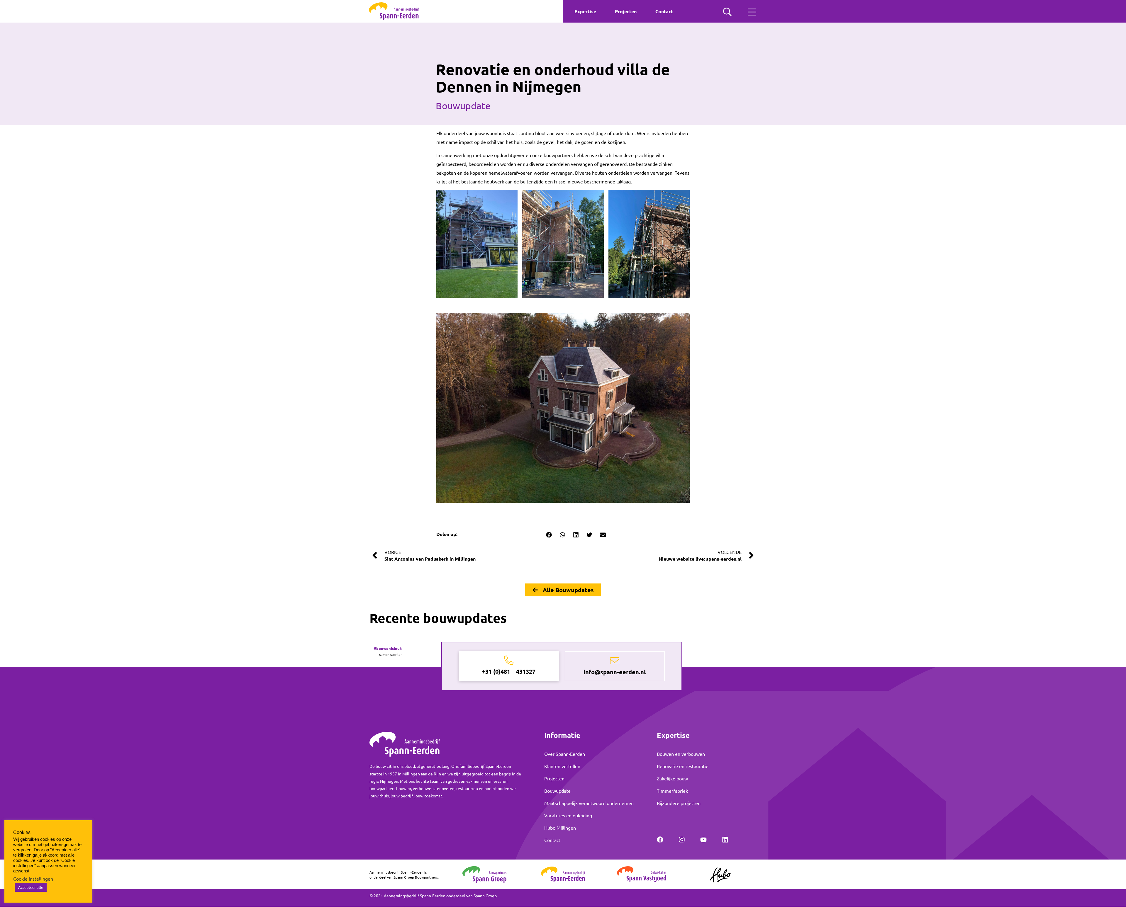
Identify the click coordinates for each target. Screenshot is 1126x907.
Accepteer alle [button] (30, 887)
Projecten (626, 11)
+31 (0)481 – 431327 (508, 671)
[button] (548, 535)
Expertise (585, 11)
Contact (664, 11)
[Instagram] (682, 839)
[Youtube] (703, 839)
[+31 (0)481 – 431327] (508, 660)
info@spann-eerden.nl (615, 672)
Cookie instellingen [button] (33, 878)
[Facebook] (660, 839)
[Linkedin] (725, 839)
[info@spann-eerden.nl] (614, 661)
